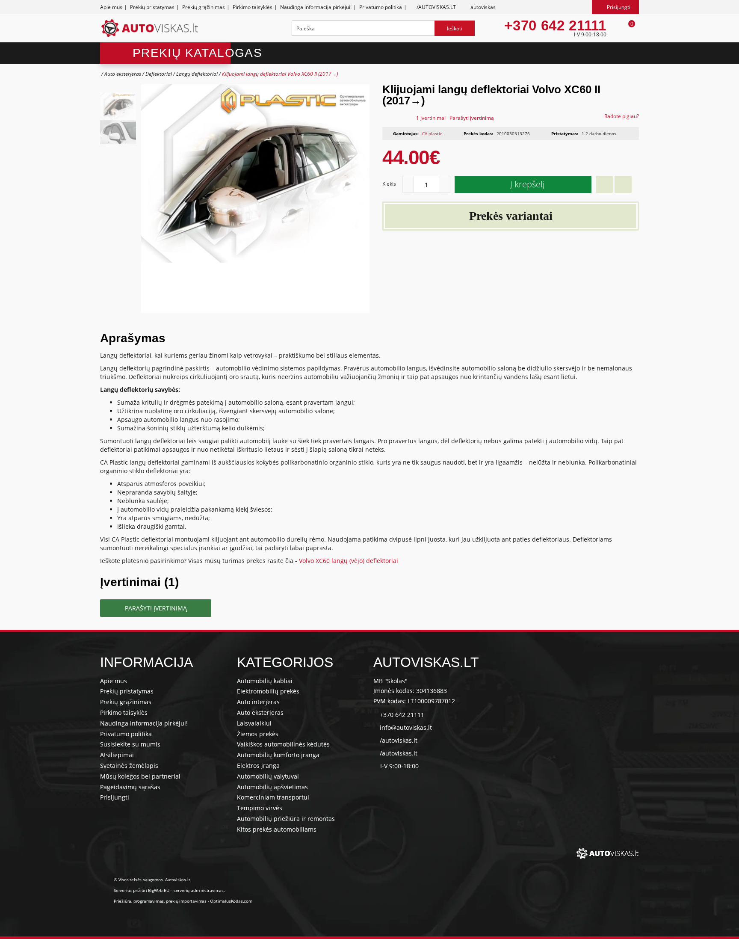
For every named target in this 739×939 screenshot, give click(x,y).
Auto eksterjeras (122, 73)
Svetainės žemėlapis (129, 765)
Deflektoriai (158, 73)
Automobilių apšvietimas (272, 787)
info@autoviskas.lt (406, 727)
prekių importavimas (186, 901)
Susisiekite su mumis (130, 744)
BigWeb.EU (158, 890)
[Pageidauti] (604, 184)
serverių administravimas (199, 890)
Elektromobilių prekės (268, 691)
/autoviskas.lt (398, 740)
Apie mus (111, 7)
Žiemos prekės (257, 734)
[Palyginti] (623, 184)
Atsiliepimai (117, 755)
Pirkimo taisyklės (252, 7)
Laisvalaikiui (254, 723)
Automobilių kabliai (265, 681)
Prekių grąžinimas (203, 7)
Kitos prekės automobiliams (276, 829)
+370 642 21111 (555, 25)
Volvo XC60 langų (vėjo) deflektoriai (348, 561)
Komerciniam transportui (273, 797)
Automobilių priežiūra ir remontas (286, 819)
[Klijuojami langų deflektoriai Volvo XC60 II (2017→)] (118, 106)
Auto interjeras (258, 702)
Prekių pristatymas (152, 7)
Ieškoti (454, 28)
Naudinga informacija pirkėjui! (316, 7)
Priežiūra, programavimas (139, 901)
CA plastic (432, 133)
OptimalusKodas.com (231, 901)
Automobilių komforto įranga (278, 755)
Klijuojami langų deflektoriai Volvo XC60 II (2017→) (280, 73)
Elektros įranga (258, 765)
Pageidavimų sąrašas (130, 787)
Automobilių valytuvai (268, 776)
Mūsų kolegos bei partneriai (140, 776)
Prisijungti (114, 797)
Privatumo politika (380, 7)
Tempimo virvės (259, 808)
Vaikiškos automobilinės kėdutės (283, 744)
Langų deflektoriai (197, 73)
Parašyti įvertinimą (471, 117)
